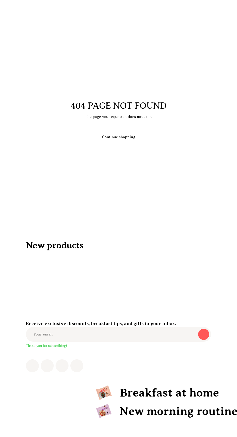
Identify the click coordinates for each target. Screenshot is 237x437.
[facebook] (32, 365)
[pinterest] (62, 365)
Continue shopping (118, 137)
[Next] (205, 274)
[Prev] (192, 274)
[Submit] (203, 334)
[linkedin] (76, 365)
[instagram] (47, 365)
